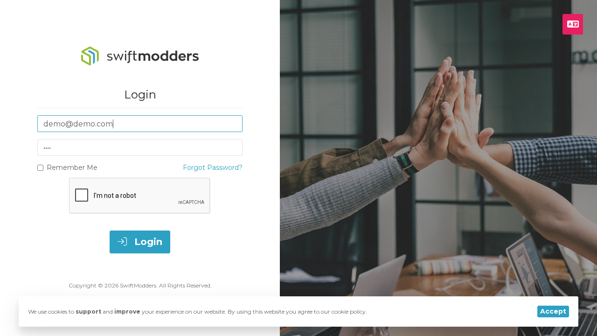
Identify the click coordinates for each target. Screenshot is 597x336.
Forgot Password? (213, 167)
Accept (553, 311)
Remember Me (72, 167)
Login (147, 241)
